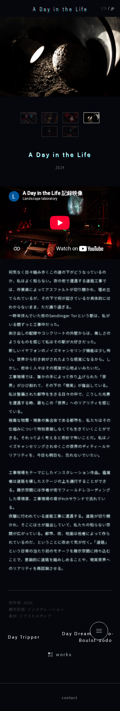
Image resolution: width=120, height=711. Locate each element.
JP (112, 9)
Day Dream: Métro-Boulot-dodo (88, 636)
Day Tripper (24, 636)
